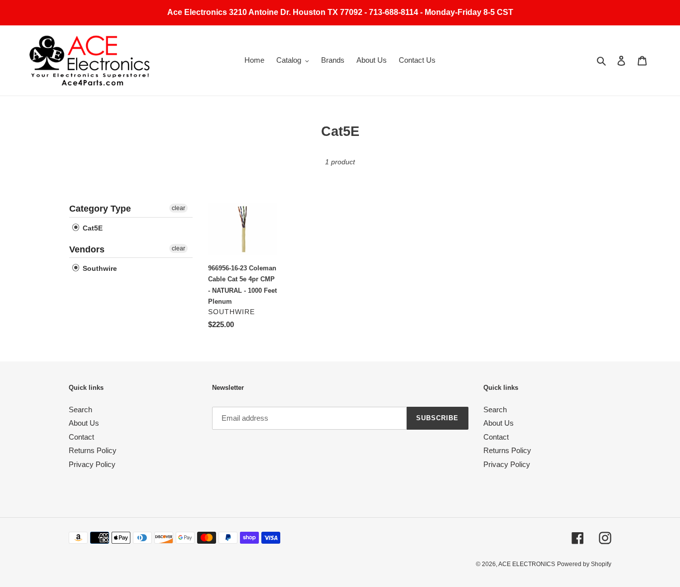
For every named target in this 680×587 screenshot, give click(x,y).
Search (80, 409)
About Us (84, 423)
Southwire (99, 268)
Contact (81, 437)
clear (178, 208)
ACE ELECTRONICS (526, 564)
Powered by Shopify (584, 564)
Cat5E (92, 228)
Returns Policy (92, 450)
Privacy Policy (92, 464)
